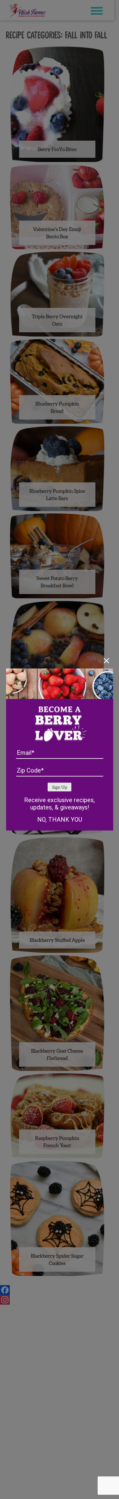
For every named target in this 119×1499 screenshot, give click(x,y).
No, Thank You (59, 819)
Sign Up (59, 787)
